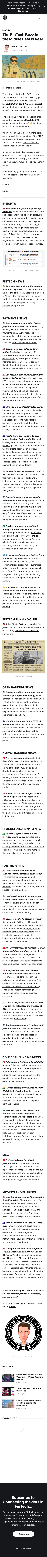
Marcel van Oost (19, 46)
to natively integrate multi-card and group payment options (21, 1038)
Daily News (6, 30)
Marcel (5, 191)
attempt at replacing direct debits (21, 731)
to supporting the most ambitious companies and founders (22, 883)
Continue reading (23, 912)
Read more (37, 964)
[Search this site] (38, 17)
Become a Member (23, 1548)
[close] (44, 7)
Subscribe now (25, 1534)
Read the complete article (24, 342)
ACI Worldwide (22, 333)
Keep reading (20, 1019)
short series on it (31, 142)
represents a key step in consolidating (20, 1170)
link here (37, 123)
